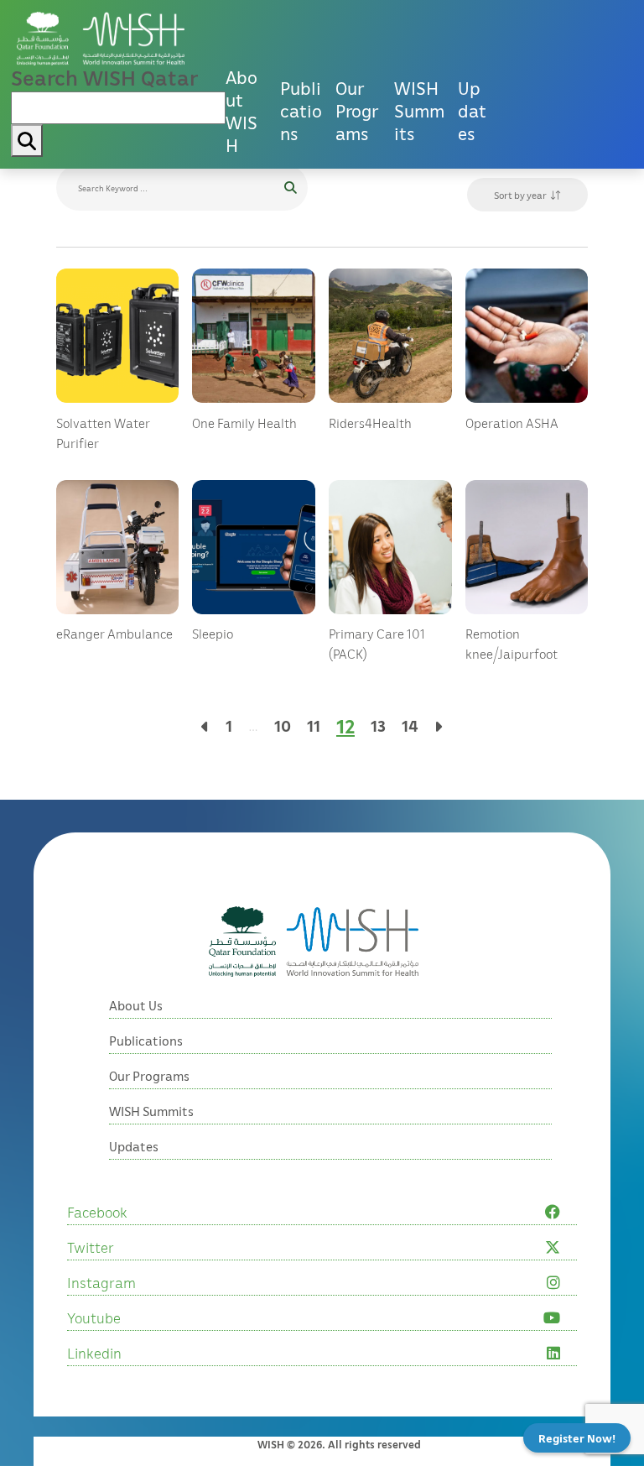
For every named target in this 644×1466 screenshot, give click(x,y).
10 (282, 725)
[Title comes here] (100, 39)
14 (410, 725)
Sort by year (520, 195)
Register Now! (576, 1438)
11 (313, 725)
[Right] (438, 726)
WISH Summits (419, 110)
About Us (136, 1005)
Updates (472, 110)
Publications (301, 110)
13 (378, 725)
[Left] (205, 726)
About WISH (241, 111)
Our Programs (356, 110)
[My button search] (27, 140)
